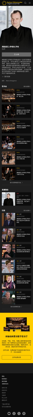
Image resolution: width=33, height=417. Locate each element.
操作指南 (4, 381)
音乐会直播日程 (6, 406)
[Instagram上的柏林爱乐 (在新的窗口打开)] (23, 413)
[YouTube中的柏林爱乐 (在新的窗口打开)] (9, 413)
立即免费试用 (16, 357)
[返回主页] (12, 3)
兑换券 (4, 395)
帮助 (3, 376)
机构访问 (4, 390)
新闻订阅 (4, 387)
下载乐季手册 (6, 404)
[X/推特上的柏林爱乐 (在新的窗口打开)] (19, 413)
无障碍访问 (5, 384)
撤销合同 (4, 400)
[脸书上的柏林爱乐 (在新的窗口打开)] (14, 413)
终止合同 (4, 397)
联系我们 (4, 379)
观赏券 (4, 392)
